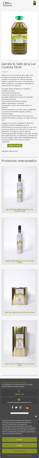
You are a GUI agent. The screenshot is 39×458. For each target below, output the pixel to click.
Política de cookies (12, 455)
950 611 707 (19, 394)
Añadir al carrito (15, 146)
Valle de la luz (13, 151)
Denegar (19, 445)
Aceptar (19, 440)
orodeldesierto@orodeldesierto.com (19, 402)
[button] (36, 416)
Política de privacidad (25, 455)
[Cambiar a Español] (27, 408)
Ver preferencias (19, 451)
